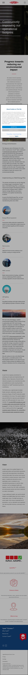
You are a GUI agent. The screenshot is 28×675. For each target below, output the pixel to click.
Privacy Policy (9, 134)
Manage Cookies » (14, 130)
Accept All (14, 127)
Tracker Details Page (17, 134)
